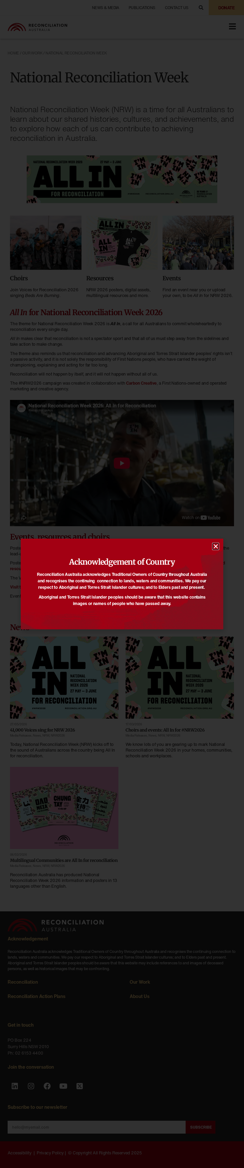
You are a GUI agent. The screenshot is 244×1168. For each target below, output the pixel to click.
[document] (122, 584)
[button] (216, 546)
